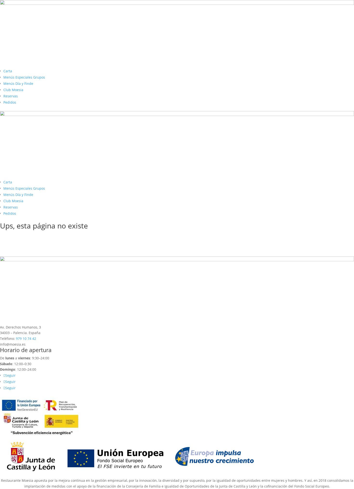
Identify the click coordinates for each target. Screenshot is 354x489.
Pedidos (9, 102)
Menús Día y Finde (18, 83)
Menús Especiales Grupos (24, 77)
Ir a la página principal (29, 236)
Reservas (10, 96)
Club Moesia (13, 89)
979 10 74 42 (26, 338)
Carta (7, 71)
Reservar (15, 252)
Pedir (11, 244)
